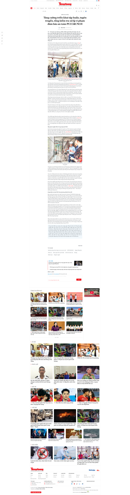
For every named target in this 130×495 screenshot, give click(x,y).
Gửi (79, 279)
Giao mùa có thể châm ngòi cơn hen (64, 461)
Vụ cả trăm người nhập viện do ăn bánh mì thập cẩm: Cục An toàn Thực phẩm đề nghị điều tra (88, 462)
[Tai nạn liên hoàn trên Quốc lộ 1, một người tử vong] (74, 312)
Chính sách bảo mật (91, 481)
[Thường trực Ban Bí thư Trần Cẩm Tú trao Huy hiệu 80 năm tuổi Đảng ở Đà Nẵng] (39, 297)
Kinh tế (38, 8)
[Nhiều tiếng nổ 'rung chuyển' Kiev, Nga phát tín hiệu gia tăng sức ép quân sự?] (65, 415)
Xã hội (35, 8)
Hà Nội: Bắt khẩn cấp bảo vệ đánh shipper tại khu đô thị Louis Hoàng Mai (40, 382)
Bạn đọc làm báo (36, 492)
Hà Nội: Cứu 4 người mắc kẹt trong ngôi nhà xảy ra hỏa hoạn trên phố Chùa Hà (60, 263)
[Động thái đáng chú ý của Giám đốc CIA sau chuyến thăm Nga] (39, 433)
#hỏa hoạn (50, 254)
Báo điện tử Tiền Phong (65, 4)
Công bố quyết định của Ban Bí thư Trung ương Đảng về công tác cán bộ (74, 303)
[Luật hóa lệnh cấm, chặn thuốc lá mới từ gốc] (42, 453)
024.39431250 (34, 484)
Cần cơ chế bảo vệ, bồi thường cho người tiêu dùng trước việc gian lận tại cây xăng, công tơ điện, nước (56, 333)
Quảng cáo (85, 0)
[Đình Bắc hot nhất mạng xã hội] (65, 395)
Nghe (2, 32)
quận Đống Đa (68, 131)
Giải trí (80, 8)
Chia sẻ (2, 35)
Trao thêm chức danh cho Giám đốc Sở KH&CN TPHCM (73, 333)
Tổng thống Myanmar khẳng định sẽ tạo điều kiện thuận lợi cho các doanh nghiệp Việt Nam (74, 440)
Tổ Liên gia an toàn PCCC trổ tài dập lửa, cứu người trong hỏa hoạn (64, 267)
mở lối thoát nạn (73, 84)
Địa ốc (46, 8)
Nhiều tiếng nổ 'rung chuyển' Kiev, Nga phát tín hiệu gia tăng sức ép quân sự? (65, 424)
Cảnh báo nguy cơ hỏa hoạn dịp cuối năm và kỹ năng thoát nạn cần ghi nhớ (65, 269)
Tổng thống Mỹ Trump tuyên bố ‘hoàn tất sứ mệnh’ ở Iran (55, 440)
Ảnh (46, 473)
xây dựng (79, 117)
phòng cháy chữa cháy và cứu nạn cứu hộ (71, 78)
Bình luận (2, 41)
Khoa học (87, 8)
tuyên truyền (70, 185)
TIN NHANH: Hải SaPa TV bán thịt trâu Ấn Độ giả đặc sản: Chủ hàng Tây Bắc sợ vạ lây (39, 319)
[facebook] (97, 1)
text (79, 11)
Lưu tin (2, 38)
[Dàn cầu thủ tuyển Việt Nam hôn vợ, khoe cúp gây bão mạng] (42, 395)
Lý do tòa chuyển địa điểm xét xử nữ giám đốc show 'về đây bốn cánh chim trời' (64, 382)
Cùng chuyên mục (36, 290)
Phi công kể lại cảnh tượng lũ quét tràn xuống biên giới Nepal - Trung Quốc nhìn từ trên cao (91, 440)
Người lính (70, 8)
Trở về (2, 44)
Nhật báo (40, 473)
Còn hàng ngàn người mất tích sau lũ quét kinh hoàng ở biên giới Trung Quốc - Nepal (41, 425)
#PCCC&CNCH (70, 250)
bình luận (84, 11)
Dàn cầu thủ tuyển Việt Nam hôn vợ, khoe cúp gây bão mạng (42, 403)
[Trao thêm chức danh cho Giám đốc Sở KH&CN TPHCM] (74, 326)
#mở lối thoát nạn (69, 252)
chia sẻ (77, 11)
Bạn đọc (77, 476)
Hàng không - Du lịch (87, 476)
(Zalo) (52, 482)
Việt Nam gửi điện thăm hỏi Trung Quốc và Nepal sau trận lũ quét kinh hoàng (56, 319)
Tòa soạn (80, 0)
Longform (63, 473)
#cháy (75, 252)
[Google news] (83, 484)
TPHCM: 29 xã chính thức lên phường (56, 303)
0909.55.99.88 (47, 482)
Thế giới (54, 8)
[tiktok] (77, 484)
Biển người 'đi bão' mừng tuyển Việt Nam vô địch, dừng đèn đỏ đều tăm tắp (38, 333)
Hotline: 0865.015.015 (50, 0)
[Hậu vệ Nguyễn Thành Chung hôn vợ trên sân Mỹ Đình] (88, 395)
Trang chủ (31, 8)
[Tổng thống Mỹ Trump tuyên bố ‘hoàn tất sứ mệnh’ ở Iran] (56, 433)
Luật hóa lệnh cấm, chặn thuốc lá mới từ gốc (41, 461)
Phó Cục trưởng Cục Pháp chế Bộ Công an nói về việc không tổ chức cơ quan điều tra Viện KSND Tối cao (88, 382)
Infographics (71, 473)
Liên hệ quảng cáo (48, 481)
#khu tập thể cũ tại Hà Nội (58, 252)
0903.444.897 (61, 482)
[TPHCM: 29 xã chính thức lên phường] (56, 297)
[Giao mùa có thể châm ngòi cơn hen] (65, 453)
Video (95, 8)
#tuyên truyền (57, 254)
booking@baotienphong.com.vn (50, 483)
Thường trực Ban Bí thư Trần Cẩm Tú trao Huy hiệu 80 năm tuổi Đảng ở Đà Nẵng (39, 304)
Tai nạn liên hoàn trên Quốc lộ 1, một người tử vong (74, 318)
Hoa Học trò (75, 0)
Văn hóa (76, 8)
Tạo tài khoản (56, 273)
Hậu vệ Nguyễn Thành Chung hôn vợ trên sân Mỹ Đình (87, 403)
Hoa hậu (91, 8)
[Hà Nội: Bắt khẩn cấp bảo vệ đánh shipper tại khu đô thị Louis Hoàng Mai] (42, 372)
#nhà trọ (50, 252)
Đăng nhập (50, 273)
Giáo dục (83, 8)
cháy (79, 42)
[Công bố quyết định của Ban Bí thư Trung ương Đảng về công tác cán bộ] (74, 297)
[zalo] (80, 484)
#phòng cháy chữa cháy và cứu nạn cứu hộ (57, 250)
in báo (81, 11)
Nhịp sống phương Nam (42, 478)
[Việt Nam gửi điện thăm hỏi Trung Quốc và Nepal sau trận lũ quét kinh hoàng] (56, 312)
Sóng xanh (42, 8)
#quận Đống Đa (78, 250)
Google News (86, 11)
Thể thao (65, 8)
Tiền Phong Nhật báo (59, 0)
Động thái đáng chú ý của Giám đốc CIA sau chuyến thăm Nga (38, 440)
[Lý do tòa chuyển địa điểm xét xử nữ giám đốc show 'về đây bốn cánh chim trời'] (65, 372)
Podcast (55, 473)
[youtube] (98, 1)
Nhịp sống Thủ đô (33, 478)
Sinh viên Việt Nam (68, 0)
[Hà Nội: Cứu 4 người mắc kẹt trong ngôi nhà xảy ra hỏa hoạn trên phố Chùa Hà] (78, 263)
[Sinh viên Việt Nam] (92, 470)
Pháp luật (61, 8)
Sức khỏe (49, 8)
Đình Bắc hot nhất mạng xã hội (64, 403)
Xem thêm (98, 8)
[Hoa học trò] (98, 470)
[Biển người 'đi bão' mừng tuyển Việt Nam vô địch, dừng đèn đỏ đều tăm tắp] (39, 326)
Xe (73, 8)
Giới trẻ (57, 8)
